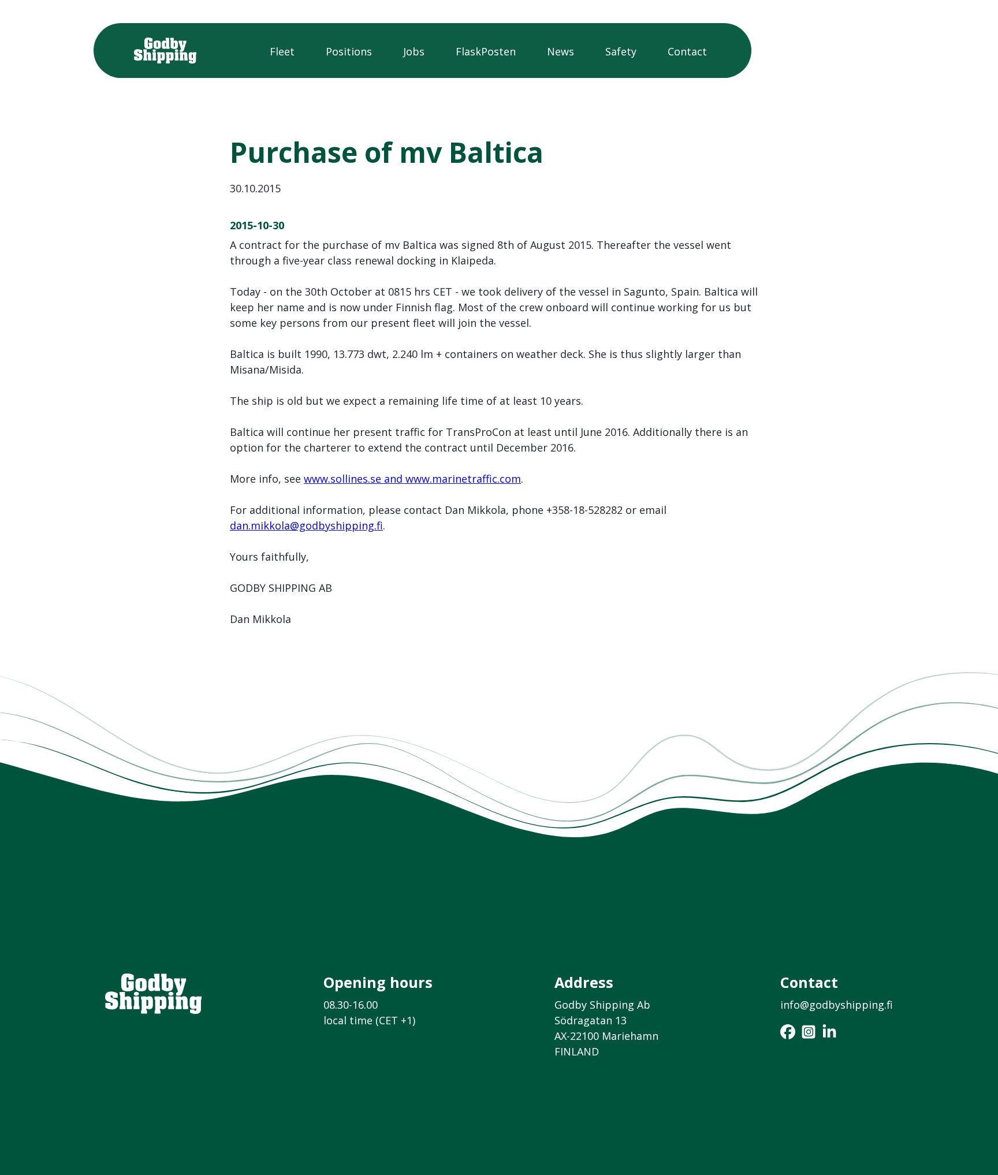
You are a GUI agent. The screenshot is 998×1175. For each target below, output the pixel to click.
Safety (620, 51)
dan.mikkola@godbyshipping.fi (306, 525)
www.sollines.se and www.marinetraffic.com (412, 479)
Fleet (282, 51)
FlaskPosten (486, 51)
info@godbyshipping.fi (836, 1005)
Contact (687, 51)
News (560, 51)
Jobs (413, 51)
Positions (349, 51)
